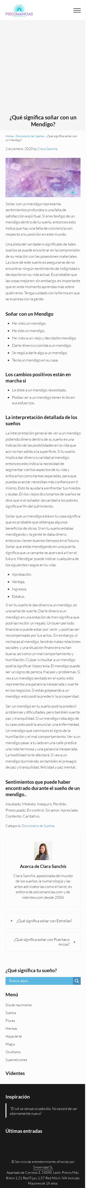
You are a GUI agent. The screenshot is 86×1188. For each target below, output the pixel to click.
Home (9, 136)
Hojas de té (14, 1036)
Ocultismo (13, 1052)
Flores (10, 1020)
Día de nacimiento (19, 1005)
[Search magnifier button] (77, 981)
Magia (10, 1044)
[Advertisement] (43, 69)
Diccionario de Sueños (30, 136)
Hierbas (11, 1028)
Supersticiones (16, 1060)
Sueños (11, 1013)
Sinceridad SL (43, 1167)
